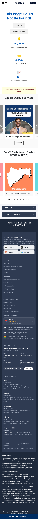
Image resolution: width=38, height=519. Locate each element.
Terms (22, 448)
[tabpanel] (19, 179)
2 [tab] (12, 199)
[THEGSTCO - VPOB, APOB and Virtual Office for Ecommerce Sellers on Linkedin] (24, 225)
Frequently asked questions (13, 267)
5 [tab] (20, 199)
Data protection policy (11, 299)
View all (19, 143)
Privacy (17, 448)
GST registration (9, 286)
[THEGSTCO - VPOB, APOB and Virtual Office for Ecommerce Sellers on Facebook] (16, 225)
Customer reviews (10, 270)
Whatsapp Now (19, 31)
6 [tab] (23, 199)
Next (34, 122)
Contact (6, 273)
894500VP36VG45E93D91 (27, 363)
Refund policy (8, 308)
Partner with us (8, 292)
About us (6, 263)
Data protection (8, 448)
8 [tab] (29, 199)
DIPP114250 (7, 362)
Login (33, 3)
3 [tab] (14, 199)
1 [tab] (9, 199)
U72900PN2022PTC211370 (11, 356)
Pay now (28, 369)
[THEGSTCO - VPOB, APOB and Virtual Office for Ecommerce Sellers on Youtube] (20, 225)
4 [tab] (17, 199)
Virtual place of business (12, 280)
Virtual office (8, 283)
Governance (29, 448)
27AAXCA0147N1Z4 (26, 355)
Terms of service (9, 305)
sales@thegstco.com (14, 369)
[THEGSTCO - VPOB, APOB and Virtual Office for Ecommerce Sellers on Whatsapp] (22, 225)
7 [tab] (26, 199)
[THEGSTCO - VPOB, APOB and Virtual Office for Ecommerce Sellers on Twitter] (13, 225)
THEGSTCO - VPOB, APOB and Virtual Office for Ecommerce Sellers (23, 512)
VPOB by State (9, 208)
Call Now (19, 25)
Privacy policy (8, 302)
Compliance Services (12, 214)
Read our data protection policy (16, 334)
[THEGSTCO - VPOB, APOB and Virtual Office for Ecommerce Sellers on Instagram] (18, 225)
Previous (3, 122)
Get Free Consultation (20, 516)
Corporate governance (11, 312)
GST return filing (9, 289)
